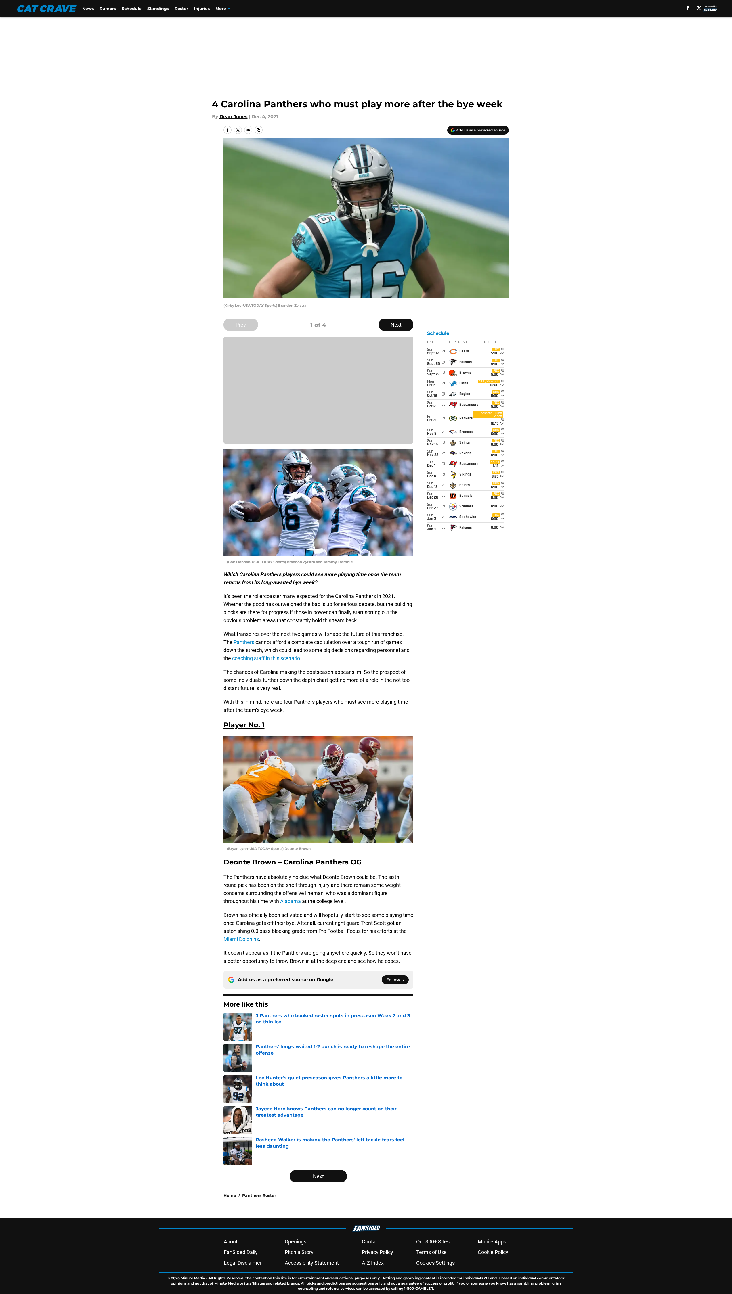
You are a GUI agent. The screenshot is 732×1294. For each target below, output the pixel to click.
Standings (158, 8)
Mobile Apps (492, 1242)
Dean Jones (233, 116)
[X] (699, 8)
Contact (371, 1242)
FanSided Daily (241, 1252)
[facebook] (688, 8)
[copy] (259, 130)
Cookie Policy (493, 1252)
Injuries (202, 8)
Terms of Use (431, 1252)
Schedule (132, 8)
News (88, 8)
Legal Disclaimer (243, 1263)
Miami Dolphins (241, 939)
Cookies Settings (435, 1263)
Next (396, 325)
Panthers (244, 642)
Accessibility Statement (312, 1263)
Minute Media (193, 1278)
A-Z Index (373, 1263)
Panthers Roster (259, 1195)
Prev (241, 325)
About (231, 1242)
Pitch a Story (299, 1252)
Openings (295, 1242)
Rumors (108, 8)
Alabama (290, 901)
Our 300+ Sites (433, 1242)
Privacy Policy (377, 1252)
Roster (181, 8)
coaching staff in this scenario (266, 658)
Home (229, 1195)
